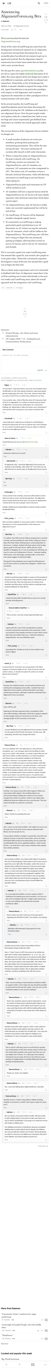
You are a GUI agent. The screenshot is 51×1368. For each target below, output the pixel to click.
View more (4, 1344)
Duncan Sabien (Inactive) (18, 608)
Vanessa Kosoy (10, 745)
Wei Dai (9, 574)
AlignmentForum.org (10, 41)
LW (9, 3)
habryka (8, 450)
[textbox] (25, 357)
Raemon (6, 21)
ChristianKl (8, 419)
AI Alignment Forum (21, 26)
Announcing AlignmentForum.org (21, 14)
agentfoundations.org (30, 71)
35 (15, 30)
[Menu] (4, 3)
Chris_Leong (9, 518)
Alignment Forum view (30, 442)
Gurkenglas (9, 492)
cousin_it (8, 663)
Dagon (7, 385)
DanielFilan (12, 594)
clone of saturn (10, 438)
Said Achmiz (11, 461)
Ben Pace (9, 479)
